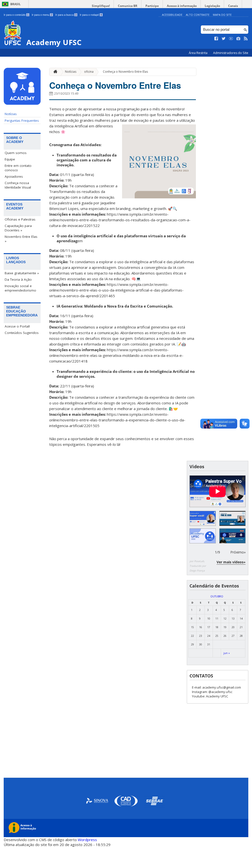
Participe (152, 6)
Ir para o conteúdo (16, 14)
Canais (233, 6)
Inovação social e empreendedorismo (20, 288)
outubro (216, 596)
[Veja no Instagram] (238, 39)
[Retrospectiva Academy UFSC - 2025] (202, 535)
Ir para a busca (66, 14)
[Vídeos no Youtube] (231, 39)
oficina (89, 71)
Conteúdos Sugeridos (22, 332)
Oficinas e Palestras (20, 219)
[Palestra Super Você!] (202, 518)
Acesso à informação (182, 6)
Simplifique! (101, 6)
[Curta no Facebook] (216, 39)
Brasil (15, 4)
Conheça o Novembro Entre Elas (125, 71)
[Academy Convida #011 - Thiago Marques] (232, 535)
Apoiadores (14, 176)
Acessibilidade (172, 15)
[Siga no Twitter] (224, 39)
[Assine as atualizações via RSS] (246, 39)
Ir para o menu (42, 14)
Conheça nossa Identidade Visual (18, 185)
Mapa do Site (222, 15)
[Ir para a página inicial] (54, 72)
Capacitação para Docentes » (18, 228)
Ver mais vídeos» (231, 562)
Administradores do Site (230, 53)
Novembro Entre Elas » (21, 238)
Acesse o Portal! (17, 326)
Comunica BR (127, 6)
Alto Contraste (197, 15)
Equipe (10, 159)
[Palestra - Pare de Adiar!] (232, 518)
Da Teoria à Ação (18, 279)
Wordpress (87, 839)
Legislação (212, 6)
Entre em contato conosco (18, 167)
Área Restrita (198, 53)
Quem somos (16, 153)
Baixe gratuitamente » (22, 273)
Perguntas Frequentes (22, 120)
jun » (226, 653)
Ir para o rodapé (91, 14)
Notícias (11, 114)
